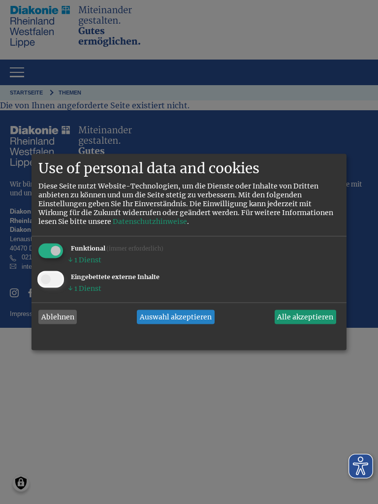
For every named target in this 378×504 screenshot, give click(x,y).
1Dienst (84, 260)
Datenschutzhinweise (150, 222)
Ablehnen (57, 317)
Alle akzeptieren (305, 317)
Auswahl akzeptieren (176, 317)
